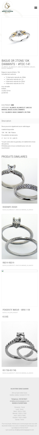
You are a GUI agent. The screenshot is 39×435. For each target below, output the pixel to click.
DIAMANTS (20, 112)
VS (11, 138)
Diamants (10, 68)
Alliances (5, 67)
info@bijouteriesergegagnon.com (19, 401)
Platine (13, 132)
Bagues (32, 67)
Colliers (10, 312)
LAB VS (14, 138)
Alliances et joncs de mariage (19, 67)
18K (9, 132)
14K (6, 132)
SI (8, 138)
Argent (15, 312)
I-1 (3, 138)
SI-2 (5, 138)
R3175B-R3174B (9, 370)
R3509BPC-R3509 (10, 207)
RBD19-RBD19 (8, 262)
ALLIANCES (8, 112)
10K (3, 132)
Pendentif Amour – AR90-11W (16, 310)
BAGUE (15, 112)
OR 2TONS (27, 112)
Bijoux (4, 68)
